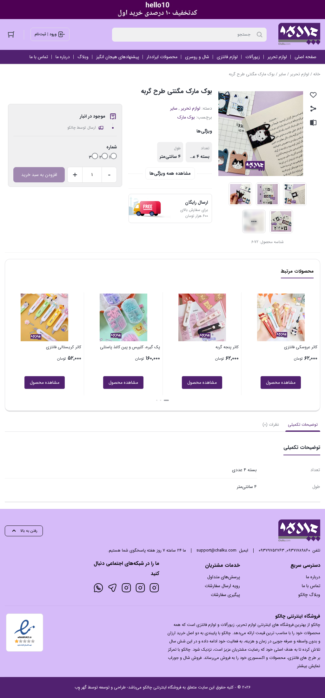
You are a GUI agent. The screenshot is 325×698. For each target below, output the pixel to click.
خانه (316, 74)
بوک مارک (186, 117)
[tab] (302, 424)
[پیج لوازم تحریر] (140, 588)
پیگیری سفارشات (225, 594)
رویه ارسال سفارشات (222, 585)
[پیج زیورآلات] (154, 588)
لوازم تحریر (299, 74)
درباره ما (313, 576)
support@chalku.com (216, 550)
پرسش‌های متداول (223, 576)
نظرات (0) (270, 424)
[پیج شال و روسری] (126, 588)
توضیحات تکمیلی (303, 424)
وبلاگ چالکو (309, 594)
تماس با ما (311, 585)
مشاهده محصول (280, 382)
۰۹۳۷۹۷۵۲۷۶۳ (271, 550)
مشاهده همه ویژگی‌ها (170, 173)
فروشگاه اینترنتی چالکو (162, 687)
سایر (282, 74)
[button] (166, 400)
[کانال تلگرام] (112, 588)
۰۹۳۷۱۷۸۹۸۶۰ (298, 550)
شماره (111, 147)
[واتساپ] (98, 588)
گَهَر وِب (81, 687)
